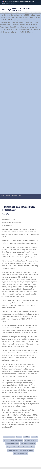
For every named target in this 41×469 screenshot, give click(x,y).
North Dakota (26, 437)
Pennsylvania (34, 437)
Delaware (6, 437)
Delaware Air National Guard (16, 440)
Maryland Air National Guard (31, 440)
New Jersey (18, 437)
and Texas (6, 440)
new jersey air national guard (12, 443)
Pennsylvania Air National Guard (14, 447)
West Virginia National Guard (20, 453)
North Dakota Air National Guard (28, 443)
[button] (9, 4)
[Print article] (3, 214)
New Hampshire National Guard (26, 450)
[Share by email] (7, 214)
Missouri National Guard (12, 450)
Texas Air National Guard (28, 447)
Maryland (12, 437)
